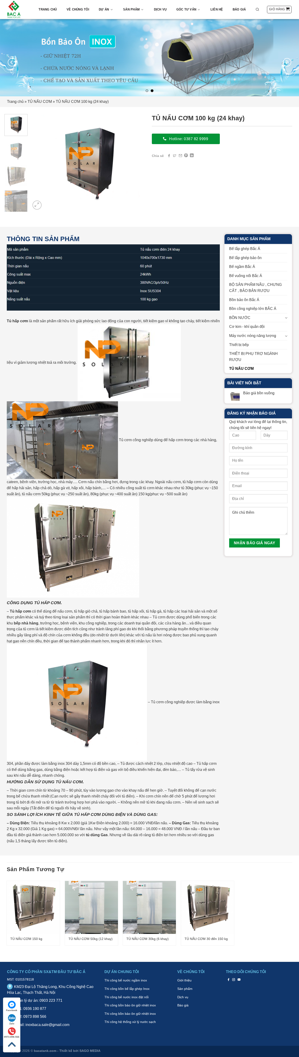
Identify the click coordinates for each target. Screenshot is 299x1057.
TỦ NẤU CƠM (40, 102)
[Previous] (12, 62)
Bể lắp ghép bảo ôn (245, 258)
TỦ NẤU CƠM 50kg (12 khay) (90, 939)
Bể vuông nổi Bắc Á (245, 276)
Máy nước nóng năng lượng (252, 336)
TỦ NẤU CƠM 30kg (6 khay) (147, 939)
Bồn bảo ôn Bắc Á (244, 300)
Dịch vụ (160, 9)
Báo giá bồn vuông (258, 393)
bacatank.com (45, 1051)
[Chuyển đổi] (286, 318)
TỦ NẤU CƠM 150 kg (26, 939)
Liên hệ (216, 9)
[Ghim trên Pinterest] (186, 155)
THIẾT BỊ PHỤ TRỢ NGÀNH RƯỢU (253, 357)
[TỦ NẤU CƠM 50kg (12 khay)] (91, 907)
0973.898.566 (11, 1037)
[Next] (287, 62)
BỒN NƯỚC (239, 318)
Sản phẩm (131, 9)
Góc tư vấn (186, 9)
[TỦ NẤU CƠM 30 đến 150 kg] (207, 907)
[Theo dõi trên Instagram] (233, 979)
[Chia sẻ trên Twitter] (174, 155)
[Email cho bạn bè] (180, 155)
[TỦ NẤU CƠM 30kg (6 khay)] (149, 907)
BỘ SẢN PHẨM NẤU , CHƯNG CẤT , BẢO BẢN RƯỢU (255, 288)
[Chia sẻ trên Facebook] (169, 155)
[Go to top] (11, 1044)
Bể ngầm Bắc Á (242, 267)
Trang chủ (48, 9)
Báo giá (239, 9)
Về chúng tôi (78, 9)
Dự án (104, 9)
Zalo (11, 1023)
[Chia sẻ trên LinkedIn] (192, 155)
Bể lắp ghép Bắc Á (244, 249)
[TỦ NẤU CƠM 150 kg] (33, 907)
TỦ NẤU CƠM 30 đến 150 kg (206, 939)
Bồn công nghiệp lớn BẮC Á (252, 309)
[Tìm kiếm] (257, 9)
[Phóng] (37, 205)
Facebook (11, 1010)
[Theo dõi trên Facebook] (228, 979)
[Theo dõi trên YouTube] (239, 979)
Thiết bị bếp (239, 345)
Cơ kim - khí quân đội (247, 327)
